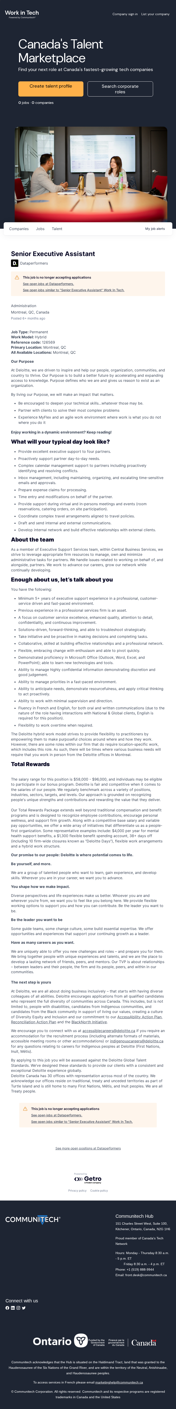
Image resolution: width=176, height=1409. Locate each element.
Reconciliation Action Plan (33, 1022)
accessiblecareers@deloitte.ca (108, 1030)
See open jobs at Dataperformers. (48, 284)
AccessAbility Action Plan (139, 1017)
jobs (40, 228)
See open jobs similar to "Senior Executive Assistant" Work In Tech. (73, 290)
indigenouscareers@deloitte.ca (136, 1041)
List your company (155, 14)
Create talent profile (51, 86)
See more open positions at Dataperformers (88, 1148)
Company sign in (125, 14)
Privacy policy (77, 1190)
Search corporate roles (120, 89)
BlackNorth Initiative (89, 1022)
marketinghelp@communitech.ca (119, 1382)
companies (19, 228)
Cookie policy (99, 1190)
